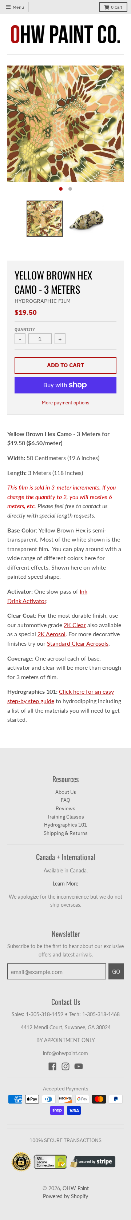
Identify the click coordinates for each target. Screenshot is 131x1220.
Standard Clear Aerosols (77, 643)
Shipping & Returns (66, 833)
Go (116, 971)
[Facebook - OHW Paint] (52, 1066)
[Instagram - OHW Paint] (65, 1066)
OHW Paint (76, 1188)
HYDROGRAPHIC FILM (43, 300)
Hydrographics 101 (65, 824)
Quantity (25, 329)
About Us (65, 792)
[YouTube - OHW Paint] (78, 1066)
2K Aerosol (51, 633)
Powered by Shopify (65, 1196)
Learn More (65, 883)
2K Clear (75, 624)
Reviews (65, 808)
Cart (116, 7)
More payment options (65, 403)
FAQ (65, 800)
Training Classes (65, 816)
